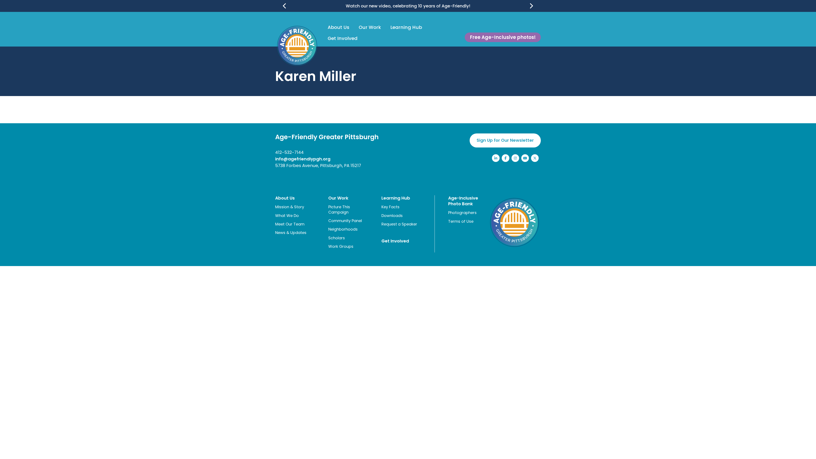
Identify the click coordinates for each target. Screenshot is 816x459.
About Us (338, 27)
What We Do (287, 215)
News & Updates (290, 232)
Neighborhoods (343, 229)
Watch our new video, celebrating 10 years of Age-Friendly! (408, 6)
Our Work (370, 27)
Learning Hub (406, 27)
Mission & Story (289, 207)
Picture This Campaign (339, 209)
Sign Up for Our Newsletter (505, 140)
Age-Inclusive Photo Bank (463, 201)
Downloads (392, 215)
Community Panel (345, 220)
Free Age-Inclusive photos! (503, 37)
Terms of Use (460, 221)
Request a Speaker (399, 224)
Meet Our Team (290, 224)
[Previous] (284, 5)
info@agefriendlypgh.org (302, 159)
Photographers (462, 212)
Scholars (336, 238)
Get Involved (342, 38)
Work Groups (340, 246)
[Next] (531, 5)
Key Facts (390, 207)
